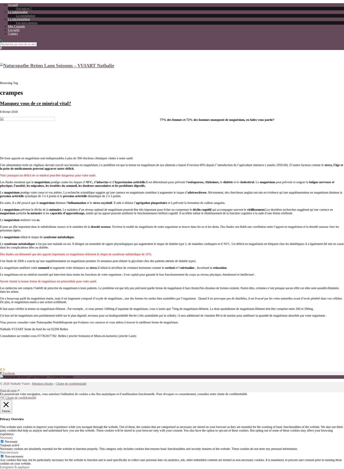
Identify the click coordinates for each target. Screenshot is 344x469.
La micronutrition (19, 19)
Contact (13, 33)
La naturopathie (18, 12)
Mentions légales (42, 383)
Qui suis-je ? (24, 8)
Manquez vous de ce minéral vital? (35, 103)
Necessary (11, 441)
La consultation (25, 15)
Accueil (13, 5)
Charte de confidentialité (71, 383)
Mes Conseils (16, 26)
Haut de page (9, 390)
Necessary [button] (6, 437)
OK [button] (2, 397)
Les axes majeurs (26, 22)
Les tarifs (14, 30)
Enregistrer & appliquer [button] (14, 467)
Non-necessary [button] (9, 452)
